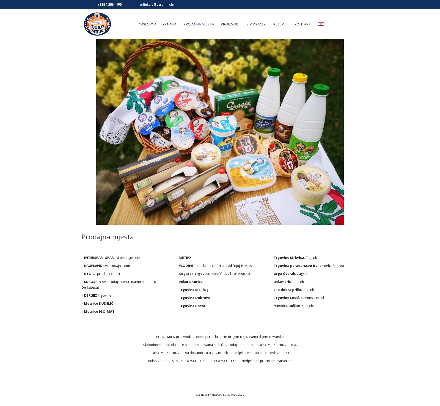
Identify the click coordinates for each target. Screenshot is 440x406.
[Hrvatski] (322, 24)
